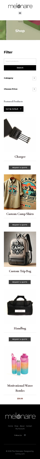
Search (20, 68)
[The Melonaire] (20, 416)
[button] (20, 13)
